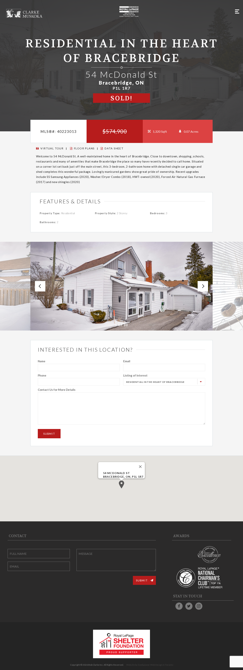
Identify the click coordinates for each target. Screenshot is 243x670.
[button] (121, 484)
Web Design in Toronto (161, 664)
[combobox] (164, 381)
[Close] (140, 466)
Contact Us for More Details (56, 389)
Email (126, 361)
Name (41, 361)
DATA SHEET (114, 148)
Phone (42, 375)
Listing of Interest (135, 375)
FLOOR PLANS (84, 148)
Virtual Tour (51, 148)
